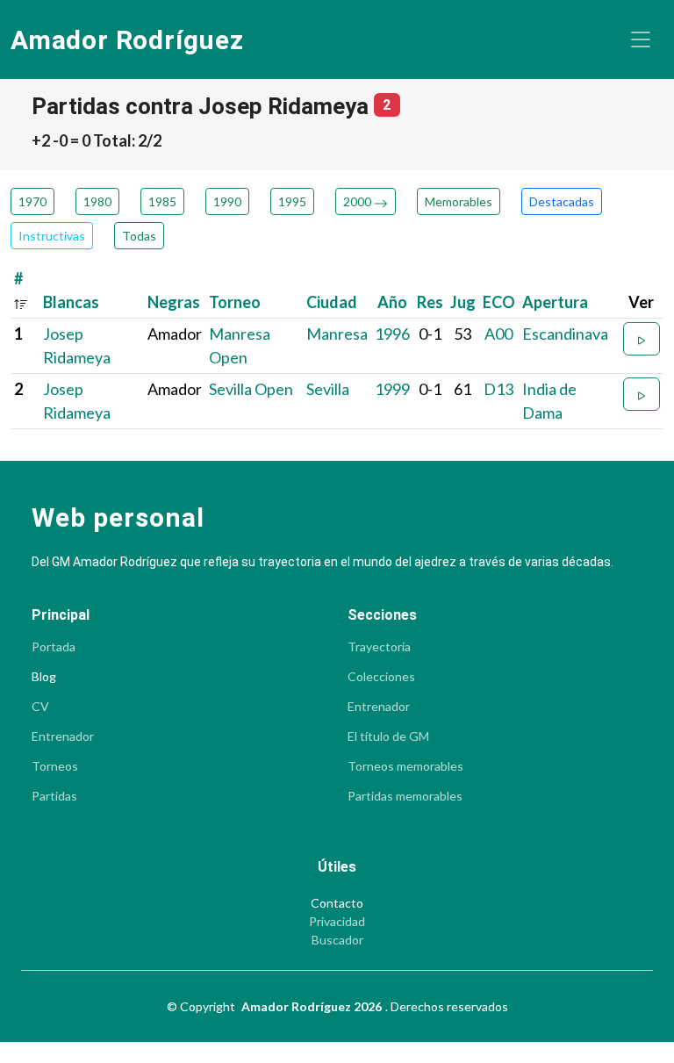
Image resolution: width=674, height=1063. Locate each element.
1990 (227, 201)
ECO (499, 302)
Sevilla (327, 389)
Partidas (54, 796)
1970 (32, 201)
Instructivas (51, 235)
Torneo (235, 302)
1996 (392, 333)
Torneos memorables (405, 766)
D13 (498, 389)
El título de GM (388, 736)
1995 (292, 201)
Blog (44, 677)
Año (392, 302)
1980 (97, 201)
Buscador (337, 940)
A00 (498, 333)
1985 (162, 201)
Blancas (71, 302)
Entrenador (63, 736)
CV (40, 706)
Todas (139, 235)
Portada (53, 647)
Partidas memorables (405, 796)
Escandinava (565, 333)
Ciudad (331, 302)
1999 (392, 389)
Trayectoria (379, 647)
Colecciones (381, 677)
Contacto (337, 903)
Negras (173, 302)
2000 (358, 201)
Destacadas (561, 201)
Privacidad (337, 922)
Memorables (458, 201)
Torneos (55, 766)
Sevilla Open (251, 389)
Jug (463, 302)
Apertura (555, 302)
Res (430, 302)
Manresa (337, 333)
